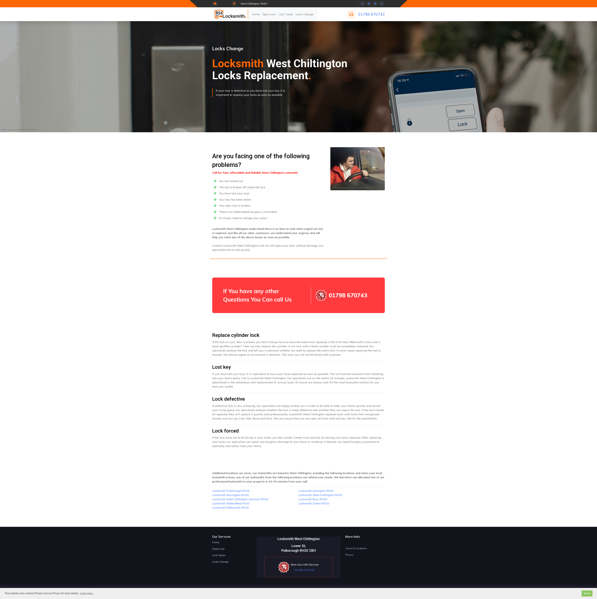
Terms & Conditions (356, 548)
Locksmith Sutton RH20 (313, 503)
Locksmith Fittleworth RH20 (230, 507)
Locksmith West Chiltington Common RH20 (240, 499)
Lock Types (285, 14)
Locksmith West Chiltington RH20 (320, 495)
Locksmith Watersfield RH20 (231, 503)
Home (256, 14)
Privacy (349, 554)
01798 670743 (371, 14)
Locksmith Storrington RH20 (230, 495)
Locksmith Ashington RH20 (316, 491)
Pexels (33, 129)
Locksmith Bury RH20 (312, 499)
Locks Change (305, 14)
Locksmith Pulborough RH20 (231, 491)
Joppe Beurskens (19, 129)
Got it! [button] (587, 593)
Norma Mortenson (349, 187)
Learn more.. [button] (87, 593)
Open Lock (269, 14)
